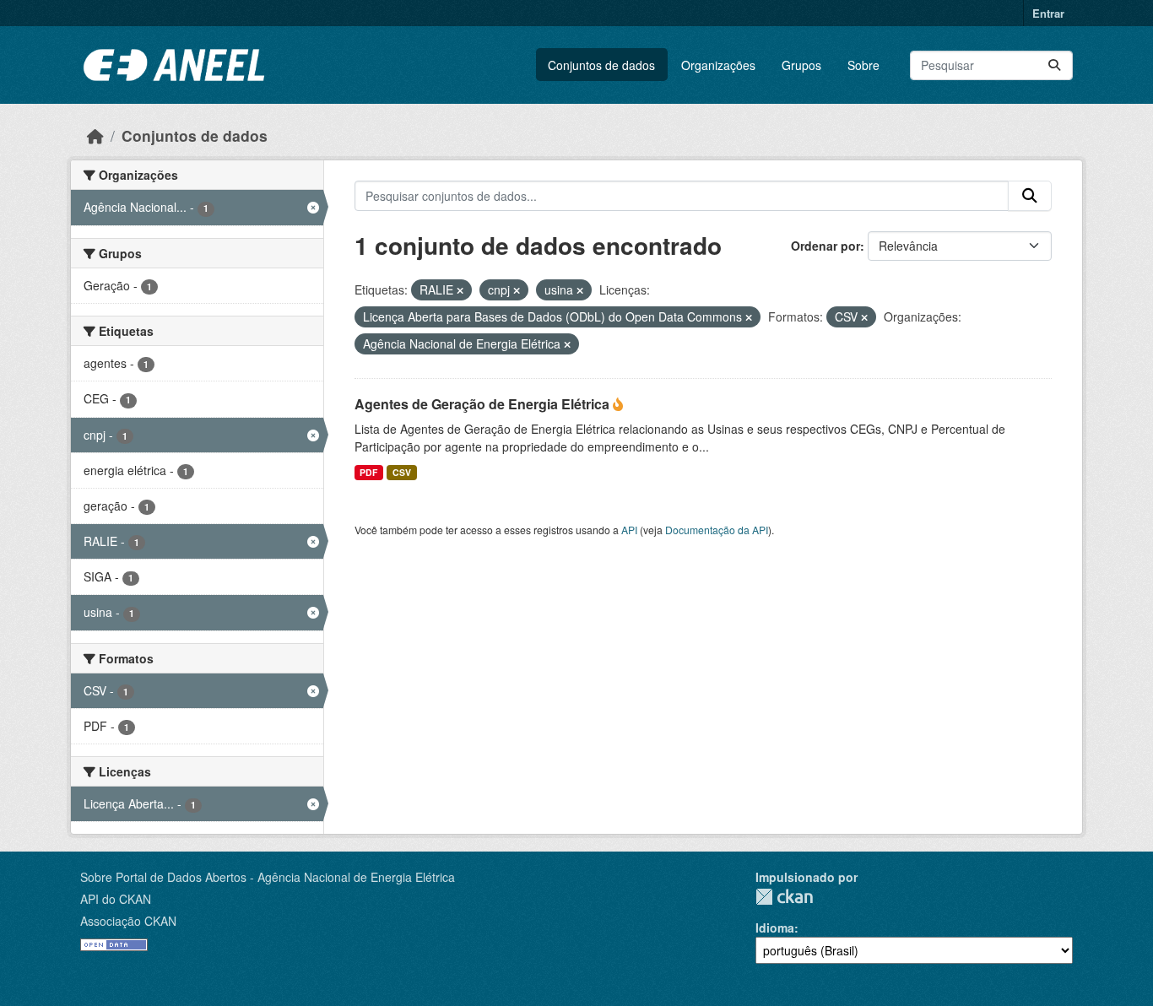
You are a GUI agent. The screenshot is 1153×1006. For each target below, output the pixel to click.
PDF (368, 472)
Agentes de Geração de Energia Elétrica (484, 404)
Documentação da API (716, 529)
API (629, 529)
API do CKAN (115, 898)
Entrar (1048, 13)
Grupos (801, 65)
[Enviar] (1054, 65)
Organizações (718, 65)
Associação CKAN (128, 920)
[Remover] (460, 290)
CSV (401, 472)
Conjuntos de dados (601, 65)
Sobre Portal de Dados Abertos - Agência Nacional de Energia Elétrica (267, 876)
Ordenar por (825, 245)
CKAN (784, 897)
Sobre (863, 65)
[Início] (95, 135)
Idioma (774, 927)
